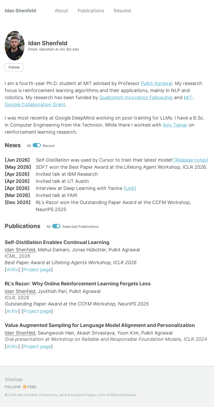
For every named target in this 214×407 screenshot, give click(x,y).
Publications (91, 10)
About (61, 10)
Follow (14, 67)
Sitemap (14, 379)
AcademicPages (83, 395)
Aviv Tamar (175, 125)
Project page (37, 269)
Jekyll (62, 395)
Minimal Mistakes (123, 395)
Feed (32, 387)
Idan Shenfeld (20, 10)
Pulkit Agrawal (156, 83)
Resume (122, 10)
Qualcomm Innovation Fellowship (136, 97)
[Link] (130, 188)
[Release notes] (191, 160)
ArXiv (12, 269)
